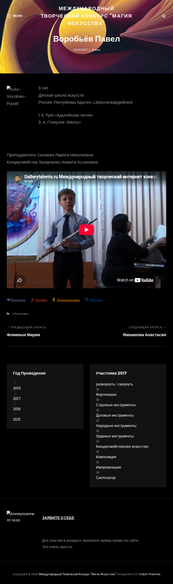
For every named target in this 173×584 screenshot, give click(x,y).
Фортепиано (106, 394)
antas (96, 50)
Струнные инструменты (116, 405)
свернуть (125, 384)
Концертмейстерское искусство (122, 446)
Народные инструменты (116, 425)
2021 (16, 419)
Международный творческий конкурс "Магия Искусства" (86, 16)
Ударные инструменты (115, 436)
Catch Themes (149, 574)
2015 (17, 388)
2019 (16, 409)
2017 (17, 398)
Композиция (106, 457)
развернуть (105, 384)
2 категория (20, 314)
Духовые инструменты (115, 415)
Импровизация (108, 467)
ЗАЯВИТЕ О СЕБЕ (58, 518)
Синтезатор (106, 477)
